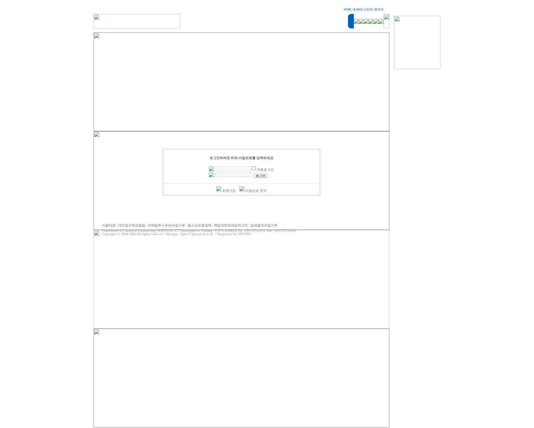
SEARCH (357, 9)
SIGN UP (378, 9)
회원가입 (229, 190)
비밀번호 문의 (256, 190)
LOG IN (368, 9)
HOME (347, 9)
